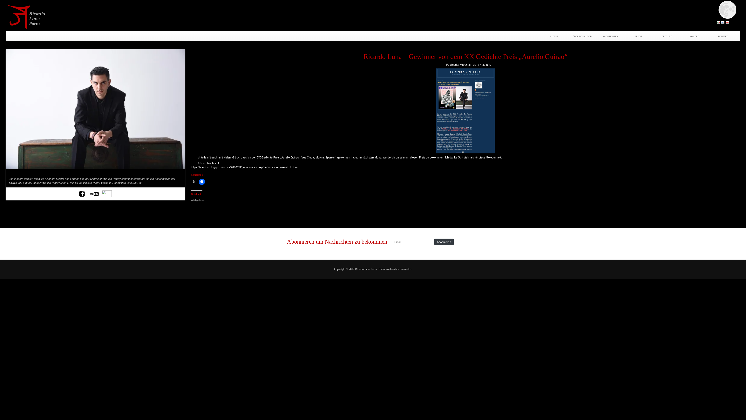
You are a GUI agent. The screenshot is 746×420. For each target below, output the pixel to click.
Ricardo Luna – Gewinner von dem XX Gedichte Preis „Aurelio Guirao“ (465, 56)
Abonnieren (444, 242)
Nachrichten (610, 36)
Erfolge (666, 36)
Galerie (694, 36)
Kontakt (723, 36)
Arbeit (638, 36)
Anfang (554, 36)
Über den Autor (582, 36)
